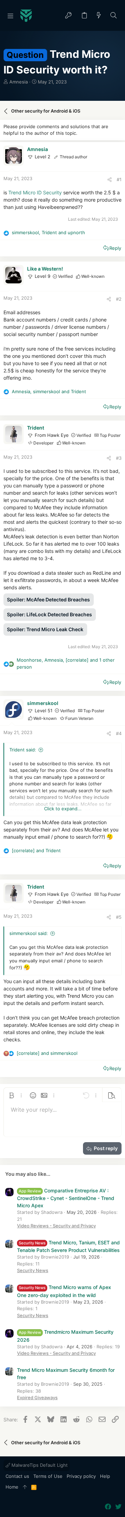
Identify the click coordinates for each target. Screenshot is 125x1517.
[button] (10, 15)
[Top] (24, 1487)
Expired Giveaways (37, 1397)
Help (105, 1476)
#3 (119, 458)
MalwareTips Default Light (39, 1465)
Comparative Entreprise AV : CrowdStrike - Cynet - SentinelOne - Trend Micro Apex (65, 1198)
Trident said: (22, 749)
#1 (119, 179)
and (36, 850)
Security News (32, 1270)
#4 (119, 733)
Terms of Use (47, 1476)
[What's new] (99, 15)
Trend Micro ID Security (35, 192)
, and (48, 232)
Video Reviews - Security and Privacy (56, 1225)
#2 (119, 299)
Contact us (17, 1476)
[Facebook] (108, 1506)
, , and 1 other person (66, 663)
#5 (119, 917)
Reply (115, 248)
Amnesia (18, 82)
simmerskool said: (28, 933)
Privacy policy (81, 1476)
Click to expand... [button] (63, 808)
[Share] (109, 179)
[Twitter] (118, 1506)
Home (12, 1487)
